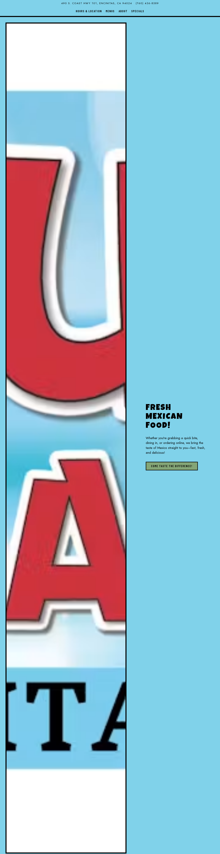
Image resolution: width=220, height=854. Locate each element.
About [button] (123, 11)
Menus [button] (110, 11)
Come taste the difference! (171, 466)
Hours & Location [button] (89, 11)
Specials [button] (137, 11)
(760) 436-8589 (147, 3)
